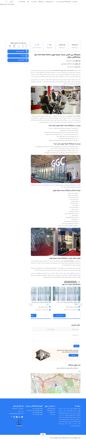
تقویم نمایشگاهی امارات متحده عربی (34, 410)
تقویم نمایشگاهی (51, 408)
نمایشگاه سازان (22, 1)
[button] (31, 303)
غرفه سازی (34, 1)
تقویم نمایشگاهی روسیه (37, 412)
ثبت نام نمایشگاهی (50, 1)
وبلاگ (28, 1)
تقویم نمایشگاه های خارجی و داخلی (64, 1)
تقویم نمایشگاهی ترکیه (37, 408)
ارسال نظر (76, 346)
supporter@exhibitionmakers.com (16, 413)
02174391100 (14, 408)
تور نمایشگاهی (41, 1)
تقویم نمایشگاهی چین (37, 414)
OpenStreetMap (72, 392)
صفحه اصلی (74, 1)
